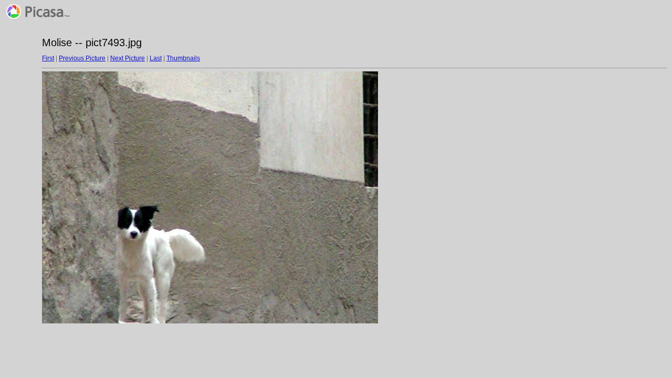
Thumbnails (183, 58)
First (48, 58)
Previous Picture (82, 58)
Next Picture (127, 58)
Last (156, 58)
